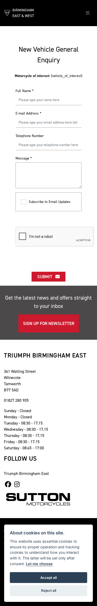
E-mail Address (28, 113)
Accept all (48, 577)
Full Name (25, 90)
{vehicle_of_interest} (48, 75)
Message (24, 158)
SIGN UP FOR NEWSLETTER (48, 323)
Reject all (48, 590)
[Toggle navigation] (88, 13)
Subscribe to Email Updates (50, 201)
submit (46, 276)
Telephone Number (30, 135)
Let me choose (39, 564)
